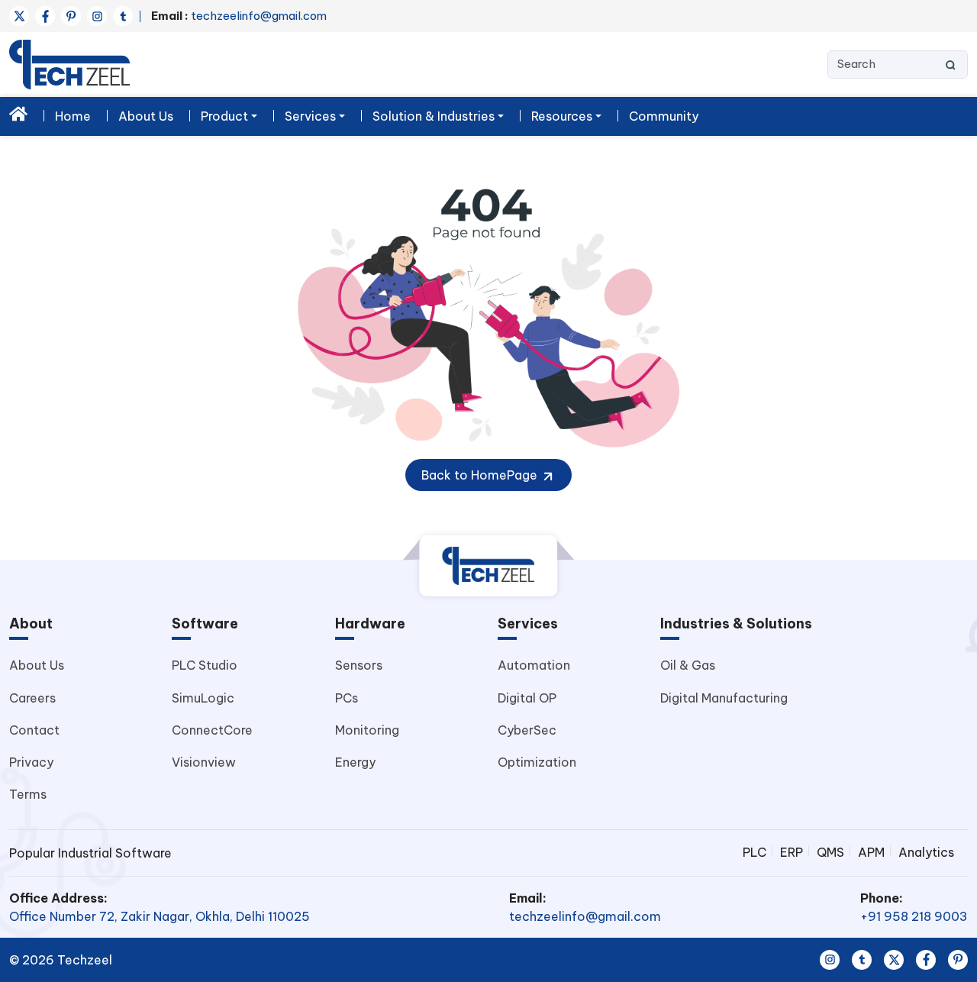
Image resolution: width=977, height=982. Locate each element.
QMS (830, 852)
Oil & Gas (687, 665)
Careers (32, 698)
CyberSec (527, 730)
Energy (355, 762)
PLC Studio (204, 665)
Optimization (537, 762)
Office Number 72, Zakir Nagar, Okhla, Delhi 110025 (159, 916)
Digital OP (527, 698)
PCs (346, 698)
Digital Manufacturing (724, 698)
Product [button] (224, 116)
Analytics (926, 852)
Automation (534, 665)
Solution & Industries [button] (433, 116)
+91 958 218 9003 (914, 916)
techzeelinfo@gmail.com (239, 15)
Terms (28, 794)
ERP (791, 852)
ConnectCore (212, 730)
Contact (34, 730)
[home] (18, 113)
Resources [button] (561, 116)
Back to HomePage (480, 475)
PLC (754, 852)
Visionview (204, 762)
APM (871, 852)
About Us (145, 116)
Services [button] (310, 116)
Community (663, 116)
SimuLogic (203, 698)
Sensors (358, 665)
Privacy (31, 762)
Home (73, 116)
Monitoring (367, 730)
